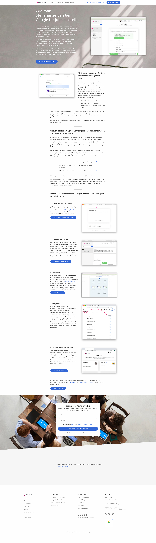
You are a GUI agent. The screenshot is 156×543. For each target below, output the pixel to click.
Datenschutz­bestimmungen (85, 424)
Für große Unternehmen (58, 500)
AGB (25, 500)
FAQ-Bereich (71, 382)
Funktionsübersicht (83, 497)
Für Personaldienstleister (58, 503)
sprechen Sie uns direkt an (86, 382)
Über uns (26, 506)
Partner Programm (29, 512)
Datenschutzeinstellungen (84, 532)
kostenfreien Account (63, 466)
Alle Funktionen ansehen (61, 261)
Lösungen (52, 2)
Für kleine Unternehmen (58, 497)
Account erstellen (113, 2)
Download (81, 503)
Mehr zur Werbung (59, 371)
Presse (26, 509)
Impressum (27, 498)
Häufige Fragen (58, 388)
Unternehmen (28, 517)
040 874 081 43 (89, 2)
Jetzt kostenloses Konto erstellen (63, 217)
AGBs (72, 424)
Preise (67, 2)
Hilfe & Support (82, 500)
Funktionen (60, 2)
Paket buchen (58, 293)
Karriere (26, 515)
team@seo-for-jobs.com (112, 499)
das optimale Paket (70, 281)
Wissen (72, 2)
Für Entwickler (55, 505)
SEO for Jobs (41, 2)
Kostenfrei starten (112, 503)
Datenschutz (27, 503)
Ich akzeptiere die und (77, 424)
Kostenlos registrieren (46, 61)
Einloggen (101, 2)
